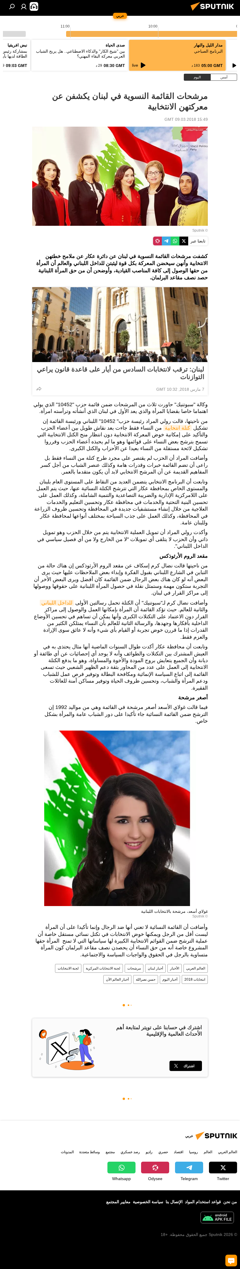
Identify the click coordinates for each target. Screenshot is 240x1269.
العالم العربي (195, 968)
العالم (208, 1152)
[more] (39, 389)
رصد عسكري (130, 1152)
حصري (163, 1152)
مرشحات (134, 968)
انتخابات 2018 (194, 979)
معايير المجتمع (118, 1201)
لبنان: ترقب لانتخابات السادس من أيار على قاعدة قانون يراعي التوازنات (120, 373)
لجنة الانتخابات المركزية (103, 968)
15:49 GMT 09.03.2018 (186, 119)
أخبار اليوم (169, 979)
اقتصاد (178, 1152)
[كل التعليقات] (231, 1260)
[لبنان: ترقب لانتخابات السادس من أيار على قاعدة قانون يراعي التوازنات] (120, 324)
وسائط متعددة (89, 1152)
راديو (149, 1152)
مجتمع (110, 1152)
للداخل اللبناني (56, 603)
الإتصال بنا (174, 1201)
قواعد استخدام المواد (203, 1201)
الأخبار (174, 968)
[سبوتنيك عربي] (214, 11)
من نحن (230, 1201)
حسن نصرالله (145, 979)
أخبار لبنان (155, 968)
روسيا (193, 1152)
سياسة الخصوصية (148, 1201)
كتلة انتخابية (177, 428)
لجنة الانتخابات (68, 968)
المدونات (67, 1152)
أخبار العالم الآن (117, 979)
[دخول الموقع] (24, 6)
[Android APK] (217, 1218)
